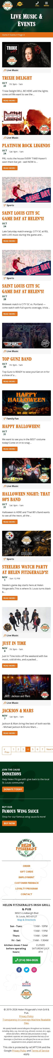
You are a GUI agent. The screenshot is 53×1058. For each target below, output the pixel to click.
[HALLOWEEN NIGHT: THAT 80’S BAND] (26, 470)
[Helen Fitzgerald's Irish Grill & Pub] (7, 5)
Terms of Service (40, 1050)
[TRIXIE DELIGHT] (26, 55)
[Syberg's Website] (26, 983)
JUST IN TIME (14, 643)
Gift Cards (26, 871)
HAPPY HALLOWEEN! (21, 426)
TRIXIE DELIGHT (17, 78)
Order (26, 866)
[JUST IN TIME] (26, 619)
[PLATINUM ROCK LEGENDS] (26, 122)
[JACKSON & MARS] (26, 687)
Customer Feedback (27, 883)
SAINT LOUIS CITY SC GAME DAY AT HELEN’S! (23, 215)
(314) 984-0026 (28, 960)
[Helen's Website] (26, 994)
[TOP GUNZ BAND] (26, 335)
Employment (26, 877)
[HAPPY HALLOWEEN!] (26, 403)
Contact (26, 894)
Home (5, 34)
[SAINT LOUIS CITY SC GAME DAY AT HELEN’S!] (26, 190)
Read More (9, 100)
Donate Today (13, 789)
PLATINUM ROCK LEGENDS (26, 145)
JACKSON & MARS (17, 710)
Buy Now (9, 823)
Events (13, 34)
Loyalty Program (26, 888)
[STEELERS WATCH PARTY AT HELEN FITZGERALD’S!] (26, 543)
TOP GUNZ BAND (17, 359)
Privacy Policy (26, 1016)
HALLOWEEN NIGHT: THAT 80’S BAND (26, 496)
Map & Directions (26, 919)
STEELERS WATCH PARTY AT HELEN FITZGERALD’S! (25, 569)
